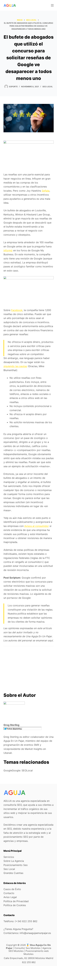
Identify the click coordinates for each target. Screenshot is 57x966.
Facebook (16, 310)
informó (7, 250)
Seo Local (47, 86)
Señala (45, 190)
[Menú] (52, 5)
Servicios (8, 856)
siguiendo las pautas (15, 366)
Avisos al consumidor (36, 526)
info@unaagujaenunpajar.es (35, 933)
